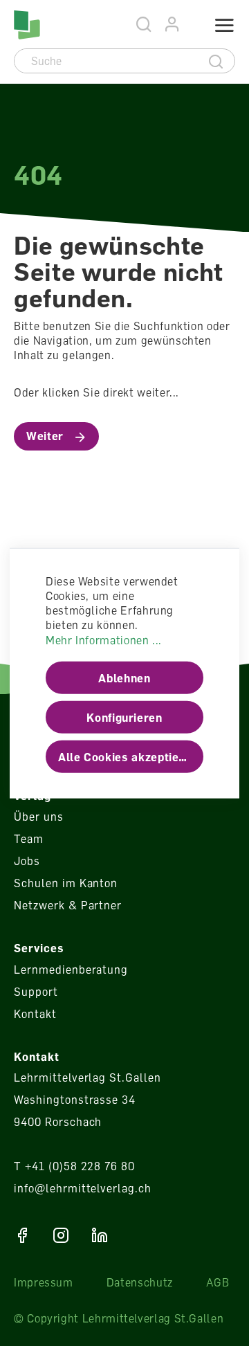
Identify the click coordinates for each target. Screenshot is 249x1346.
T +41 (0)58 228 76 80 (74, 1166)
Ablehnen (124, 677)
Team (29, 839)
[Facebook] (22, 1235)
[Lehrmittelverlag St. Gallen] (27, 24)
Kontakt (35, 1014)
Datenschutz (140, 1282)
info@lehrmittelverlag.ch (82, 1188)
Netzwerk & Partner (68, 905)
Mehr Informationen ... (104, 639)
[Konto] (172, 24)
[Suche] (216, 61)
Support (36, 992)
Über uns (39, 817)
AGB (218, 1282)
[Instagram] (61, 1235)
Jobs (27, 861)
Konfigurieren (124, 717)
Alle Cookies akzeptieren (127, 756)
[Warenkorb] (191, 25)
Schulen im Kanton (66, 883)
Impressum (43, 1282)
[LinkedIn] (99, 1235)
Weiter (45, 436)
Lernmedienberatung (71, 969)
